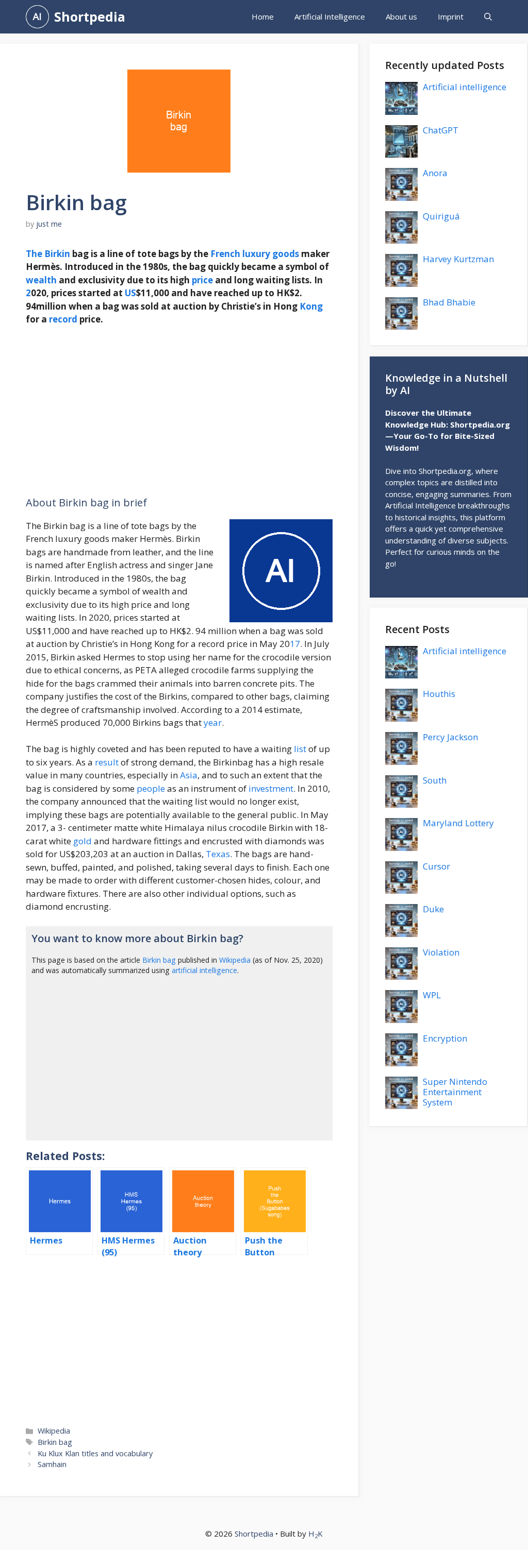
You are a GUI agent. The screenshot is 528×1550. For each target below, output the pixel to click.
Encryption (445, 1038)
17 (295, 644)
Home (263, 16)
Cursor (436, 866)
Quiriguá (441, 216)
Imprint (451, 16)
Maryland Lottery (458, 823)
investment (271, 788)
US (130, 293)
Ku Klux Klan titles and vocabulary (95, 1453)
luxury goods (270, 254)
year (213, 722)
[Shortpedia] (37, 16)
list (300, 749)
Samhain (52, 1464)
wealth (41, 280)
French (225, 254)
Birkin (57, 254)
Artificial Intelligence (329, 16)
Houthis (439, 694)
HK (315, 1533)
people (151, 788)
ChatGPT (440, 130)
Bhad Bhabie (449, 302)
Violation (441, 952)
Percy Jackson (450, 737)
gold (82, 841)
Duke (433, 909)
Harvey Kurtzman (458, 259)
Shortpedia (89, 16)
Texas (218, 854)
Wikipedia (235, 960)
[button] (488, 16)
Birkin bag (159, 960)
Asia (188, 775)
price (202, 280)
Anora (435, 173)
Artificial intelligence (464, 87)
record (63, 319)
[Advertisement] (179, 411)
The (34, 254)
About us (401, 16)
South (435, 780)
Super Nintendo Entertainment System (455, 1092)
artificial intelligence (204, 970)
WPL (432, 995)
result (107, 762)
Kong (311, 306)
